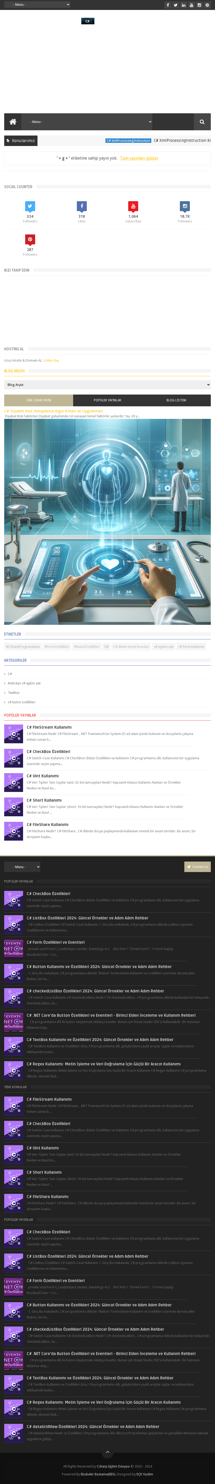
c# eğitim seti (164, 647)
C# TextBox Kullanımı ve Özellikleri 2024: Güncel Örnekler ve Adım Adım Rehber (100, 1039)
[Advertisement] (107, 68)
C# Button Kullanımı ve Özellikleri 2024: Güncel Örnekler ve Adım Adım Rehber (99, 966)
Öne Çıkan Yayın (38, 400)
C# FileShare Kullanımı (47, 824)
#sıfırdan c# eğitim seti (24, 683)
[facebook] (167, 5)
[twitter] (175, 5)
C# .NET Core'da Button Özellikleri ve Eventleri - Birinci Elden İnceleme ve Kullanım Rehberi (111, 1015)
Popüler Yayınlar (107, 400)
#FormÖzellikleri (57, 647)
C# (106, 647)
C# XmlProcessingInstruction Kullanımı (171, 140)
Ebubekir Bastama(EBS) (98, 1474)
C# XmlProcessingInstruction (109, 141)
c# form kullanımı (191, 647)
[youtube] (191, 5)
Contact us (200, 867)
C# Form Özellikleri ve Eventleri (56, 942)
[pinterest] (207, 5)
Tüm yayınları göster (139, 158)
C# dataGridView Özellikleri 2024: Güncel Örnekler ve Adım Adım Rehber (93, 1426)
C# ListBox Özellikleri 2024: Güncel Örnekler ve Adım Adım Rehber (87, 918)
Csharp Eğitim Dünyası (113, 1466)
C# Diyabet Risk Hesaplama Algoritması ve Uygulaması (53, 411)
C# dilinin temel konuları (131, 647)
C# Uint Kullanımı (43, 776)
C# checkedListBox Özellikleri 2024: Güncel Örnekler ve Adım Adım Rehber (95, 991)
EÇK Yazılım (145, 1474)
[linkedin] (183, 5)
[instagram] (199, 5)
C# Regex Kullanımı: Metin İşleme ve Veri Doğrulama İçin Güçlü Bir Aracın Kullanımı (104, 1064)
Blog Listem (176, 400)
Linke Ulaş (51, 360)
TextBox (13, 693)
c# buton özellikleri (21, 702)
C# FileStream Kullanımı (49, 727)
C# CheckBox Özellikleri (48, 751)
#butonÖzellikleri (87, 647)
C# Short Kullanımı (44, 800)
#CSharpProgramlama (23, 647)
